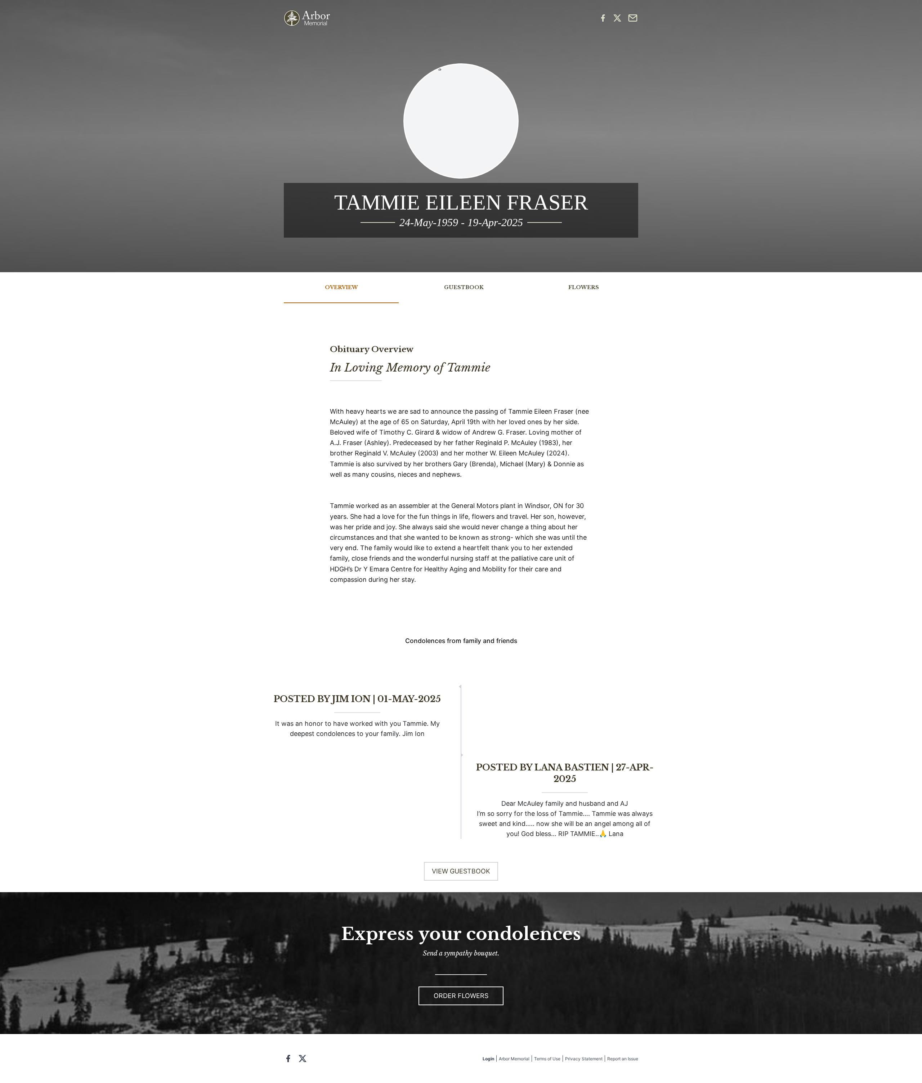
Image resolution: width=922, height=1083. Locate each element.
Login (488, 1058)
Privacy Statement (584, 1058)
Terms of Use (547, 1058)
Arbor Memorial (514, 1058)
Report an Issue (622, 1058)
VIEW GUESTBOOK (461, 871)
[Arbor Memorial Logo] (307, 18)
